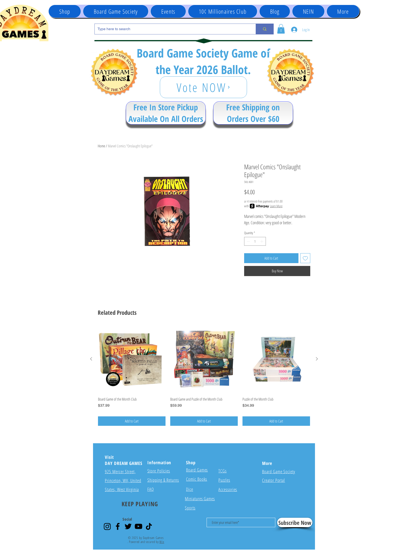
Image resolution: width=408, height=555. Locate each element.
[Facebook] (117, 526)
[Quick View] (132, 359)
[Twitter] (128, 526)
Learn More (276, 206)
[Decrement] (248, 241)
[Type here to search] (264, 29)
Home (101, 146)
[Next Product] (317, 359)
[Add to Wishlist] (305, 258)
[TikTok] (148, 526)
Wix (161, 541)
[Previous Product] (91, 359)
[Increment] (262, 241)
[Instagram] (107, 526)
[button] (168, 11)
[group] (204, 375)
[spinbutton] (255, 241)
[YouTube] (138, 526)
